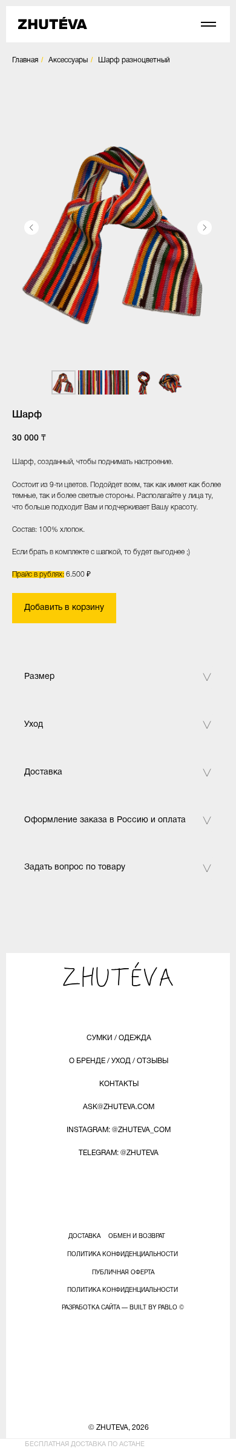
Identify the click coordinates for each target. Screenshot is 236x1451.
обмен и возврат (136, 1236)
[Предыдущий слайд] (31, 227)
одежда (135, 1038)
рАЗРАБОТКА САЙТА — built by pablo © (123, 1308)
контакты (119, 1084)
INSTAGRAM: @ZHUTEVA (108, 1130)
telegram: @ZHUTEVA (119, 1153)
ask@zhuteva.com (118, 1107)
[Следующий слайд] (204, 227)
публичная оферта (123, 1273)
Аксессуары (68, 60)
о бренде (87, 1061)
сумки (100, 1038)
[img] (52, 23)
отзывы (152, 1061)
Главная (25, 60)
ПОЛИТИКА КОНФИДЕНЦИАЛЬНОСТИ (122, 1254)
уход (121, 1061)
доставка (84, 1236)
